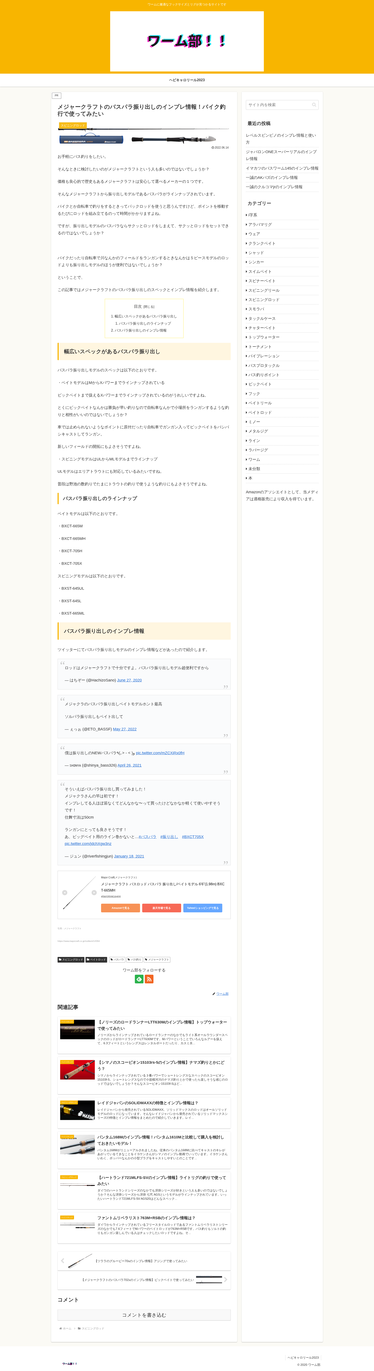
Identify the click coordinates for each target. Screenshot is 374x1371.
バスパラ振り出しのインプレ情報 (141, 330)
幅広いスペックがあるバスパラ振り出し (146, 316)
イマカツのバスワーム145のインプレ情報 (282, 168)
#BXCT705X (193, 837)
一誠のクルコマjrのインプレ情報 (274, 187)
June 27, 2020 (129, 680)
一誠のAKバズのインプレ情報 (272, 177)
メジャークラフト (158, 959)
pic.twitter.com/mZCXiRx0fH (160, 753)
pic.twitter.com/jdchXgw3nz (88, 844)
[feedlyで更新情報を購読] (139, 979)
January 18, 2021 (129, 856)
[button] (314, 104)
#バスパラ (147, 837)
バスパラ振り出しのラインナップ (145, 323)
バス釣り (136, 959)
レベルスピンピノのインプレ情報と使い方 (281, 138)
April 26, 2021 (130, 765)
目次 (138, 306)
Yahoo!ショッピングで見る (203, 908)
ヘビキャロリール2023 (303, 1357)
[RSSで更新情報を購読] (149, 979)
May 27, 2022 (125, 729)
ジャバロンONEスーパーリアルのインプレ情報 (281, 155)
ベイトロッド (98, 959)
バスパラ (119, 959)
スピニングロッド (72, 959)
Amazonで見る (121, 908)
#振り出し (169, 837)
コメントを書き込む (144, 1315)
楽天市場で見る (162, 908)
